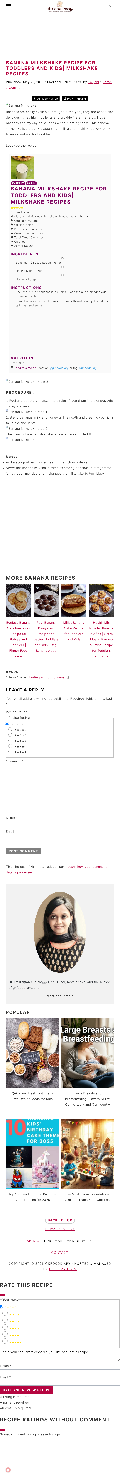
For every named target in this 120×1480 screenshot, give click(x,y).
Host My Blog (63, 1269)
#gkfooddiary (87, 368)
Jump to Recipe (47, 98)
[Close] (3, 1295)
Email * (5, 1377)
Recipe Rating (16, 712)
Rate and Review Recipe (27, 1390)
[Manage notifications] (8, 1469)
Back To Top (60, 1220)
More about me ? (60, 996)
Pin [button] (33, 183)
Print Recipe (76, 98)
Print (19, 183)
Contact (60, 1252)
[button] (12, 208)
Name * (6, 1366)
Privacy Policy (60, 1229)
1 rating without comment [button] (48, 677)
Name (11, 818)
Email (11, 831)
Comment (15, 761)
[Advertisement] (60, 36)
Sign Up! (35, 1241)
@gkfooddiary (59, 368)
